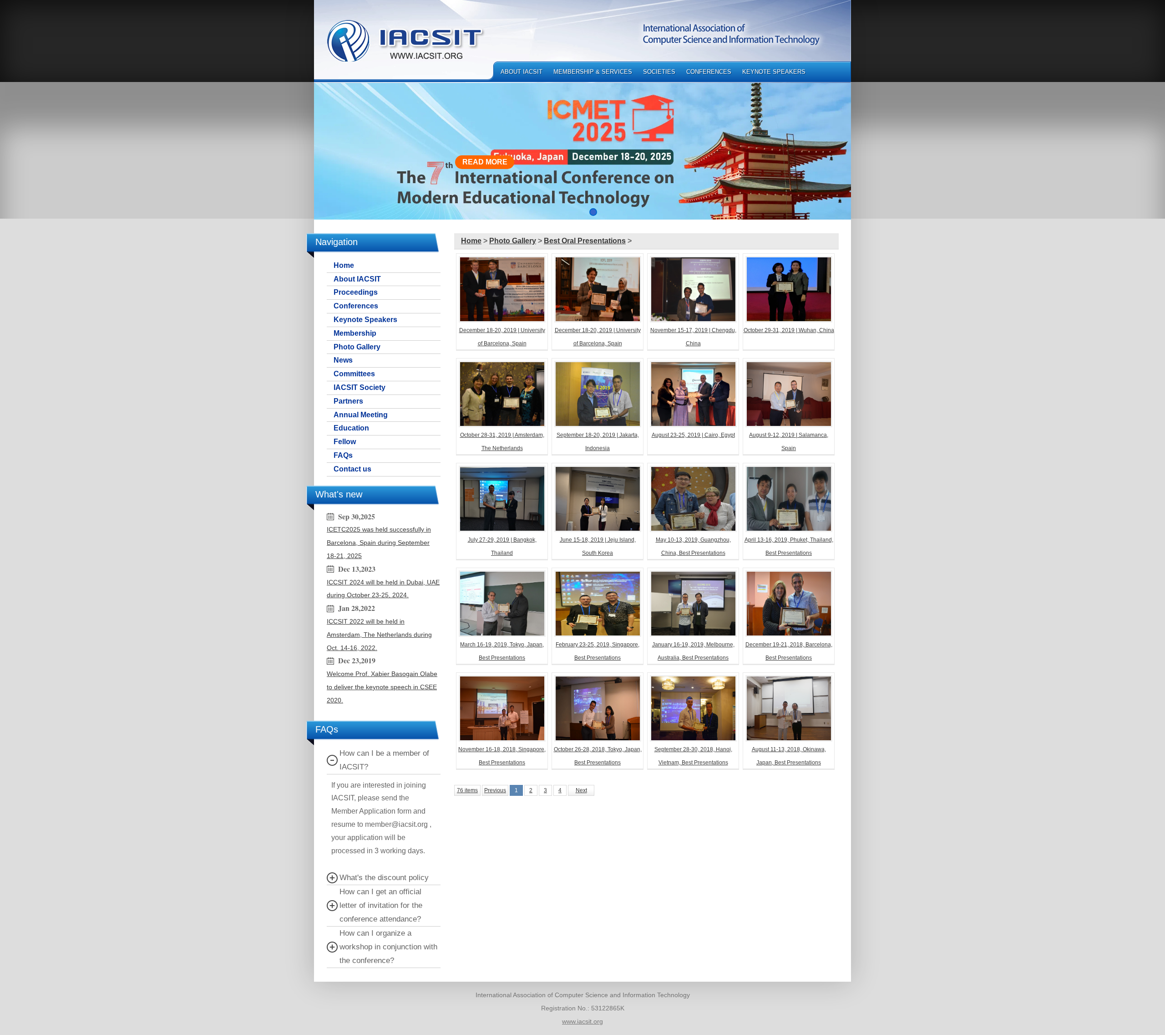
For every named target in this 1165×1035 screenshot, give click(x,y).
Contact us (352, 469)
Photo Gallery (357, 347)
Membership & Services (592, 71)
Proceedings (356, 292)
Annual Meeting (361, 415)
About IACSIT (521, 71)
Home (344, 265)
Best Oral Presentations (585, 241)
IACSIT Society (359, 387)
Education (351, 428)
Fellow (345, 442)
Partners (348, 401)
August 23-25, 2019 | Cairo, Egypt (693, 435)
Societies (659, 71)
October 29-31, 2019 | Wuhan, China (789, 330)
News (343, 360)
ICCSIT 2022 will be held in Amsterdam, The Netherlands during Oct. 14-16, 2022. (379, 634)
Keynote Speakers (773, 71)
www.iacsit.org (582, 1021)
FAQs (343, 455)
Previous (495, 790)
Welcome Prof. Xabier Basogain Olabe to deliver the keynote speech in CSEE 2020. (382, 687)
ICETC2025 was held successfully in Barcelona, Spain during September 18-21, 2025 (379, 542)
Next (581, 790)
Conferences (708, 71)
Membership (355, 333)
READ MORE (484, 162)
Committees (354, 374)
